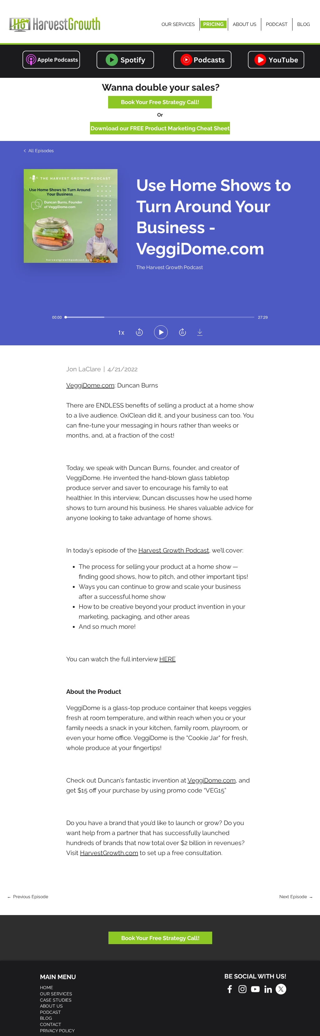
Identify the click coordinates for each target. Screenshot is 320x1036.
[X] (281, 989)
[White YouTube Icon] (255, 989)
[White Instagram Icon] (242, 989)
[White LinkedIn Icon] (268, 989)
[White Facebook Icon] (229, 989)
